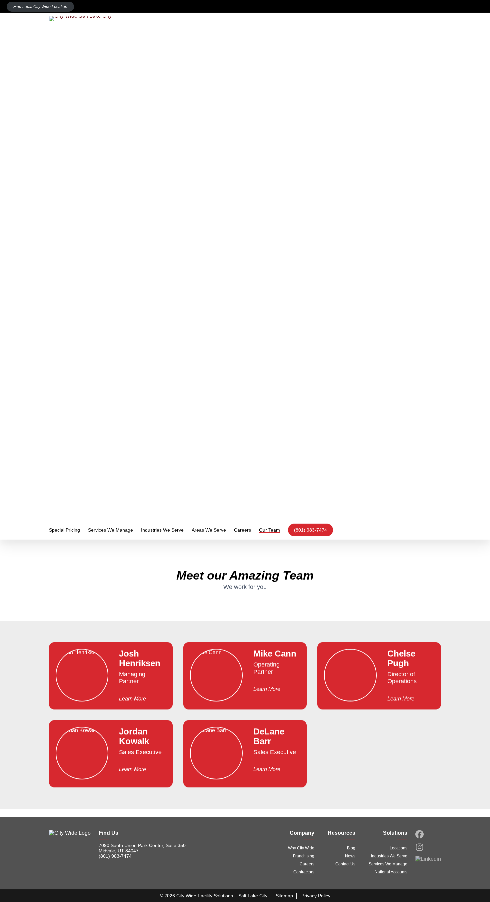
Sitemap (284, 895)
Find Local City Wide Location (40, 6)
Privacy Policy (315, 895)
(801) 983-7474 (310, 530)
